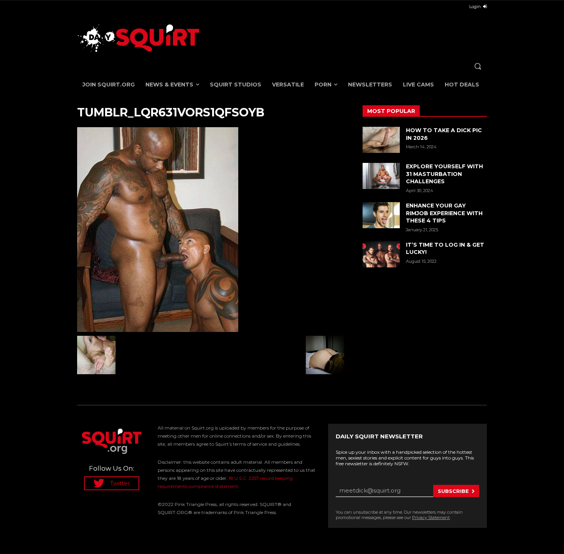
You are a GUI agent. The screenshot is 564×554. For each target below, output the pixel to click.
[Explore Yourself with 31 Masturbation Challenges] (381, 176)
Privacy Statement (431, 517)
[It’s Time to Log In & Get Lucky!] (381, 254)
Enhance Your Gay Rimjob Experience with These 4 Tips (444, 213)
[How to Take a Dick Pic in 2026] (381, 140)
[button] (477, 66)
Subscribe (453, 491)
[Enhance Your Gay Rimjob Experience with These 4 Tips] (381, 215)
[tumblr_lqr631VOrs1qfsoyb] (210, 229)
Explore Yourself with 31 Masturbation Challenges (444, 174)
